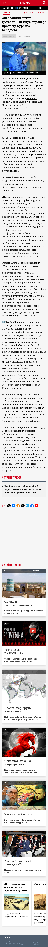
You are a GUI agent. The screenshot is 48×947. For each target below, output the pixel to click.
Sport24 (26, 131)
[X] (9, 505)
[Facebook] (32, 505)
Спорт (20, 36)
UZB (20, 8)
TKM (16, 8)
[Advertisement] (24, 537)
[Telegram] (27, 505)
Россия (27, 36)
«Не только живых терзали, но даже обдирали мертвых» (15, 887)
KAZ (4, 8)
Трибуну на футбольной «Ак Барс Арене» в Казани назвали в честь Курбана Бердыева (23, 489)
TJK (12, 8)
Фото (32, 12)
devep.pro (36, 944)
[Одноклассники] (18, 505)
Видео (24, 12)
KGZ (8, 8)
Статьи (16, 12)
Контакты (6, 937)
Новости (6, 12)
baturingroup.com (14, 944)
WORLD (25, 8)
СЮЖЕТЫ (40, 12)
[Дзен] (23, 505)
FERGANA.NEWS (24, 2)
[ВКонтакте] (13, 505)
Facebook (31, 98)
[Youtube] (36, 505)
